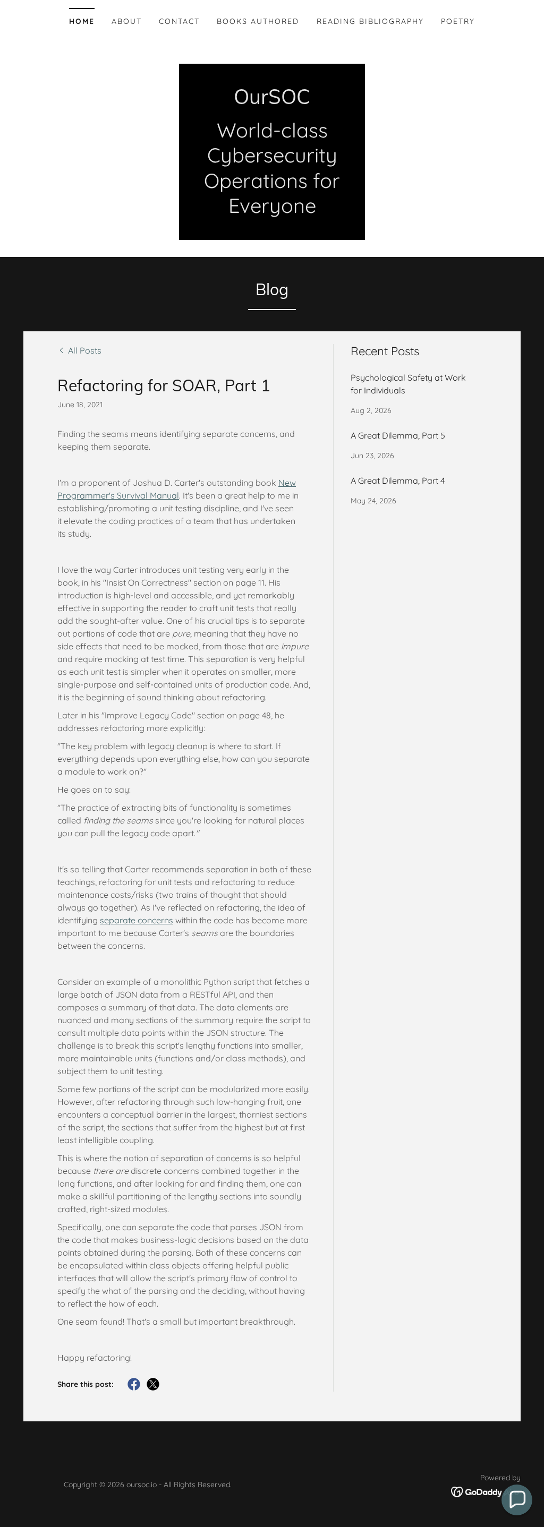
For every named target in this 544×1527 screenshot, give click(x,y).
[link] (272, 101)
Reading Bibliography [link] (370, 21)
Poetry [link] (458, 21)
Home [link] (82, 21)
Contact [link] (179, 21)
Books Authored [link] (258, 21)
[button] (517, 1500)
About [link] (127, 21)
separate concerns (136, 920)
